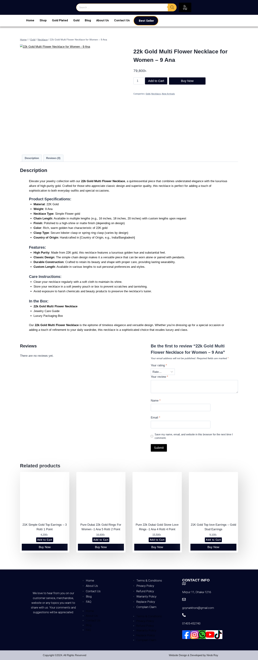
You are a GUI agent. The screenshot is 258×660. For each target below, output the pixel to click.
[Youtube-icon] (210, 634)
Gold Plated (60, 20)
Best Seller (146, 20)
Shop (43, 20)
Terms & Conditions (149, 580)
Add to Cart (156, 81)
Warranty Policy (146, 596)
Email (155, 417)
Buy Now (187, 81)
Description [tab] (32, 158)
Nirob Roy (212, 655)
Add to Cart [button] (44, 539)
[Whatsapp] (202, 634)
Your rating (159, 365)
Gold (76, 20)
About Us (102, 20)
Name (156, 400)
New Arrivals (168, 94)
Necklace (156, 94)
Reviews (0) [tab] (53, 158)
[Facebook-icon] (186, 634)
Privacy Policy (145, 586)
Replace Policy (145, 601)
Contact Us (122, 20)
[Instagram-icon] (194, 634)
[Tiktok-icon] (218, 634)
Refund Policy (145, 591)
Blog (88, 20)
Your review (159, 376)
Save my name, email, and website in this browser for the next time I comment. (194, 436)
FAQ (88, 601)
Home (30, 20)
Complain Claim (146, 607)
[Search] (172, 7)
